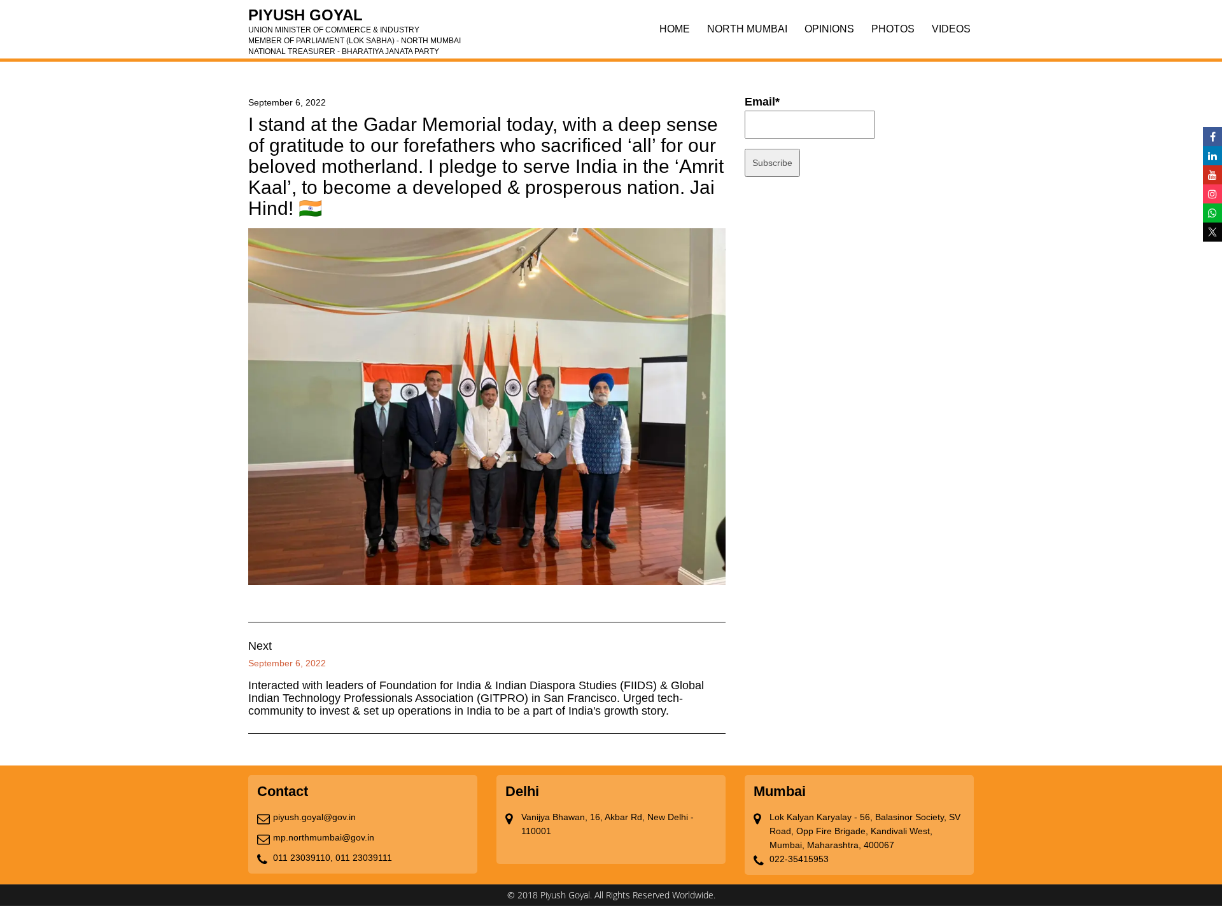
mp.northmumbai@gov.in (323, 837)
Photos (893, 29)
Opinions (829, 29)
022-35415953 (799, 859)
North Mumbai (747, 29)
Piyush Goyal (354, 19)
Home (674, 29)
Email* (762, 101)
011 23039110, (303, 858)
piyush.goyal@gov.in (314, 817)
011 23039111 (363, 858)
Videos (951, 29)
